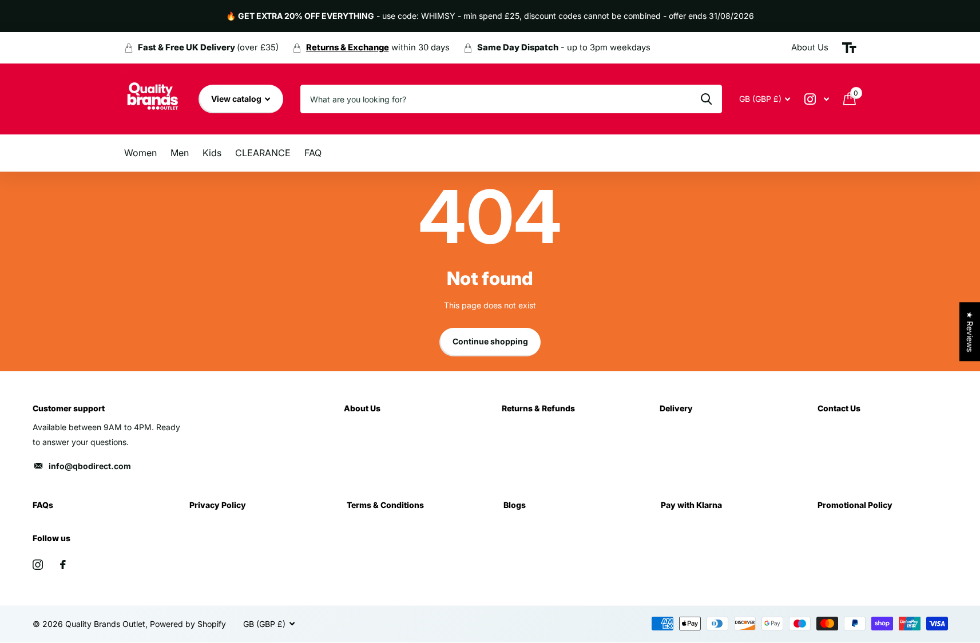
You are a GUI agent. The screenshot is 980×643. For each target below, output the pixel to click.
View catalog (237, 99)
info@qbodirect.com (90, 466)
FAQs (43, 505)
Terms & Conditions (385, 505)
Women (140, 152)
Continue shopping (490, 341)
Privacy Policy (217, 505)
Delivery (676, 408)
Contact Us (839, 408)
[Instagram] (38, 564)
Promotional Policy (855, 505)
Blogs (514, 505)
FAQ (313, 152)
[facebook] (63, 564)
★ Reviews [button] (970, 331)
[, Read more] (817, 99)
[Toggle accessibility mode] (849, 48)
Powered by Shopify (188, 624)
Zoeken (706, 99)
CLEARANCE (263, 152)
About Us (362, 408)
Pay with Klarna (691, 505)
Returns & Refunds (538, 408)
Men (179, 152)
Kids (212, 152)
